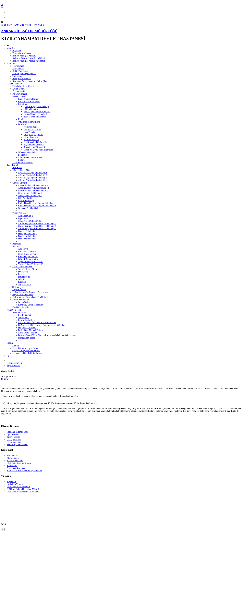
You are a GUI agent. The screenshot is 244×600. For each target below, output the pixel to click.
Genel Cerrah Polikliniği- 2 (30, 195)
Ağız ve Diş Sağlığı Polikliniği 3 (32, 177)
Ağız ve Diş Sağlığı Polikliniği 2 (32, 175)
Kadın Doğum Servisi (28, 256)
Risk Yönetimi (30, 132)
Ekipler (21, 119)
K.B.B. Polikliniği (26, 200)
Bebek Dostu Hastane (28, 320)
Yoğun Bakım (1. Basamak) (30, 261)
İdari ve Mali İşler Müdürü (24, 55)
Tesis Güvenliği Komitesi (35, 116)
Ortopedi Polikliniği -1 (28, 208)
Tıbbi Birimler (13, 165)
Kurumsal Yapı (30, 127)
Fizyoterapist (24, 277)
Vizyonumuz (18, 66)
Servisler (16, 246)
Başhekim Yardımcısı (21, 53)
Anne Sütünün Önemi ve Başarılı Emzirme (37, 322)
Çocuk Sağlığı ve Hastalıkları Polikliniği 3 (37, 228)
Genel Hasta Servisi (27, 254)
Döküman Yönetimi (32, 129)
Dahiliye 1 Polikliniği (27, 231)
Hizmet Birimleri (14, 83)
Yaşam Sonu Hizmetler (34, 144)
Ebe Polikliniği (24, 315)
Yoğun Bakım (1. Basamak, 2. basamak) (30, 292)
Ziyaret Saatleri (19, 91)
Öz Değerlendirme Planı (29, 122)
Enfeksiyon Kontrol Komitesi (37, 111)
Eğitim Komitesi (31, 109)
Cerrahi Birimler (19, 183)
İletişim (10, 343)
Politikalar (22, 155)
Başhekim (16, 50)
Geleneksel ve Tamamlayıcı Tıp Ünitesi (30, 297)
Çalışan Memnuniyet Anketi (30, 157)
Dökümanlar (23, 124)
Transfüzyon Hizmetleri (34, 147)
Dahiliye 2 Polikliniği (27, 233)
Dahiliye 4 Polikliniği (27, 236)
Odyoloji (22, 279)
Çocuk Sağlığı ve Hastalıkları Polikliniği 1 (37, 223)
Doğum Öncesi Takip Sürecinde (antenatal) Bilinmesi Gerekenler (47, 335)
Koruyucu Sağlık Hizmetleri (30, 305)
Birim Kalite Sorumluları (29, 101)
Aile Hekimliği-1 (25, 216)
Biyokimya (23, 218)
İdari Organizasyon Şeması (24, 73)
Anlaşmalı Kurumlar (21, 78)
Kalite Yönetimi (19, 96)
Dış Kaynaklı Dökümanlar (35, 142)
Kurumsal (11, 63)
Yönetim (11, 48)
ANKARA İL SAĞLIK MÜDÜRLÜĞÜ (29, 31)
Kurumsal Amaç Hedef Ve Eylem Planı (29, 81)
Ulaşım (15, 345)
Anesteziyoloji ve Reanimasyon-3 (33, 190)
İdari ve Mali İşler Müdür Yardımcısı (28, 61)
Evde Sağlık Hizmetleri (22, 162)
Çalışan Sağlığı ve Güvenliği (36, 106)
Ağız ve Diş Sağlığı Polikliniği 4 (32, 180)
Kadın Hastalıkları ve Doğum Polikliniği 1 (37, 203)
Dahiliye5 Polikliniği (27, 238)
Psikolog (22, 282)
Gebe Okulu (23, 317)
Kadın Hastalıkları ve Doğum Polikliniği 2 (37, 205)
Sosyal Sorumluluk (20, 299)
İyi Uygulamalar (19, 94)
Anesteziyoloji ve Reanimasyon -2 (33, 188)
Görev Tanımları (31, 137)
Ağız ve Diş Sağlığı (21, 170)
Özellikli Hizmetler (15, 287)
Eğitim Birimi (18, 89)
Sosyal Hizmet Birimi (27, 269)
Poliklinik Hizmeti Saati (23, 86)
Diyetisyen (23, 271)
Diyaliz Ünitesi (19, 289)
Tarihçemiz (17, 76)
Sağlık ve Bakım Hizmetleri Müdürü (28, 58)
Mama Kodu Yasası (26, 338)
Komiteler (22, 104)
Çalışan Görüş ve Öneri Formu (26, 350)
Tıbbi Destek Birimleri (22, 266)
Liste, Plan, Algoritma (33, 134)
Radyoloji (16, 244)
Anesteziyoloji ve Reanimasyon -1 (33, 185)
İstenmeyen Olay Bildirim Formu (27, 353)
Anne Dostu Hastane (27, 332)
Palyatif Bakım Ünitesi (28, 259)
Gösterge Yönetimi (26, 152)
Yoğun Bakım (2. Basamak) (30, 264)
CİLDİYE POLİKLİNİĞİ (30, 221)
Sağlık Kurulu (24, 284)
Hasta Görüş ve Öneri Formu (25, 348)
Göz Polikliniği (25, 198)
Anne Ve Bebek (19, 312)
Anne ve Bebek (14, 310)
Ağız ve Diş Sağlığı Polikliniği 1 (32, 172)
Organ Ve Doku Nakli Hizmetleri (38, 150)
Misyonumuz (18, 68)
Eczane (21, 274)
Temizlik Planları (31, 139)
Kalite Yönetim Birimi (28, 99)
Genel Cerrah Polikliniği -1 (30, 193)
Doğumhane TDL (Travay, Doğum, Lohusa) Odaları (41, 325)
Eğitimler (22, 160)
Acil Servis (17, 167)
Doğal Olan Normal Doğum (30, 330)
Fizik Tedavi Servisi (27, 251)
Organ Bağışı (24, 302)
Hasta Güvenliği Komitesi (35, 114)
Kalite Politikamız (20, 71)
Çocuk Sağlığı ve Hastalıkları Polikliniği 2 (37, 226)
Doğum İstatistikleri (27, 327)
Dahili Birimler (19, 213)
